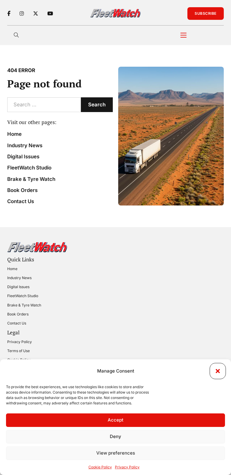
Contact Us (20, 201)
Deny (115, 436)
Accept (115, 420)
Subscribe (206, 13)
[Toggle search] (16, 35)
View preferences (115, 453)
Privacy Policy (127, 467)
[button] (218, 371)
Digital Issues (23, 157)
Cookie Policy (100, 467)
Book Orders (22, 190)
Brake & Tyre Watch (31, 179)
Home (14, 134)
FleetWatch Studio (29, 168)
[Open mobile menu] (183, 35)
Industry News (24, 145)
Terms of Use (18, 351)
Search (97, 105)
